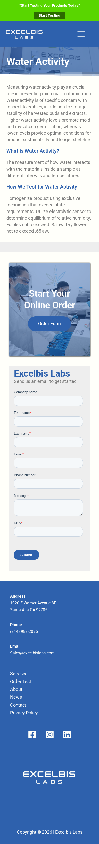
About (16, 689)
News (16, 697)
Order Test (20, 681)
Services (18, 673)
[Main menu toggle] (81, 34)
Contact (18, 705)
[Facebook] (32, 734)
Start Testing (49, 15)
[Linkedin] (66, 734)
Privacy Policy (24, 712)
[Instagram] (49, 734)
